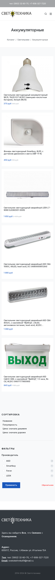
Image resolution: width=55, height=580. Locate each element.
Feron (9, 470)
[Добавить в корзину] (9, 86)
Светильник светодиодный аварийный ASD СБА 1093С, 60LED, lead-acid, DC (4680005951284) (27, 265)
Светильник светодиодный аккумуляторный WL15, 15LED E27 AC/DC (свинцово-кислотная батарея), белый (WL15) (26, 97)
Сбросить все (47, 485)
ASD (8, 461)
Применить (11, 485)
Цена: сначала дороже (14, 432)
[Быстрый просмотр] (46, 86)
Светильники (23, 40)
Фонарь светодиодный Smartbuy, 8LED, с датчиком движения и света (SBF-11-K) (23, 152)
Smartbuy (11, 466)
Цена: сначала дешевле (15, 428)
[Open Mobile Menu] (51, 14)
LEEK (8, 475)
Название (7, 421)
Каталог (11, 40)
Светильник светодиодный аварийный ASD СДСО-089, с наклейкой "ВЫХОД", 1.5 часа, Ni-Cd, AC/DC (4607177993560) (26, 379)
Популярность (10, 424)
